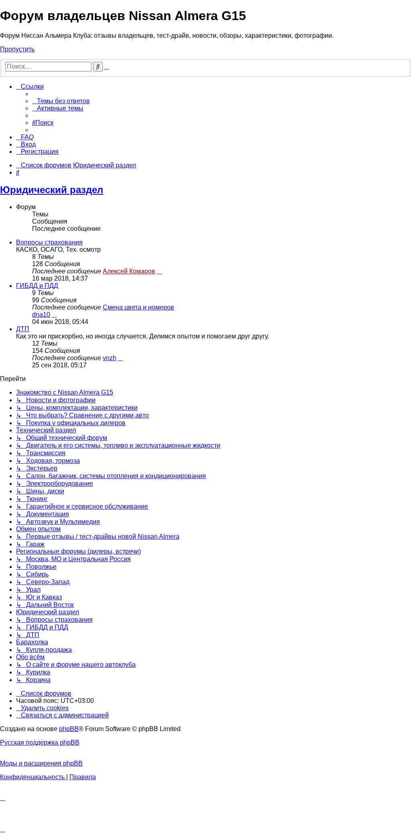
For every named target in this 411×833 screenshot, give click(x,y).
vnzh (109, 357)
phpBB (69, 728)
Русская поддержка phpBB (39, 742)
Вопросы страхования (49, 242)
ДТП (22, 329)
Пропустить (17, 49)
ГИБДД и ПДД (37, 285)
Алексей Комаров (129, 271)
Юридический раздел (51, 189)
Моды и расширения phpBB (41, 763)
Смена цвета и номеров (138, 307)
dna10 (41, 314)
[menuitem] (61, 101)
